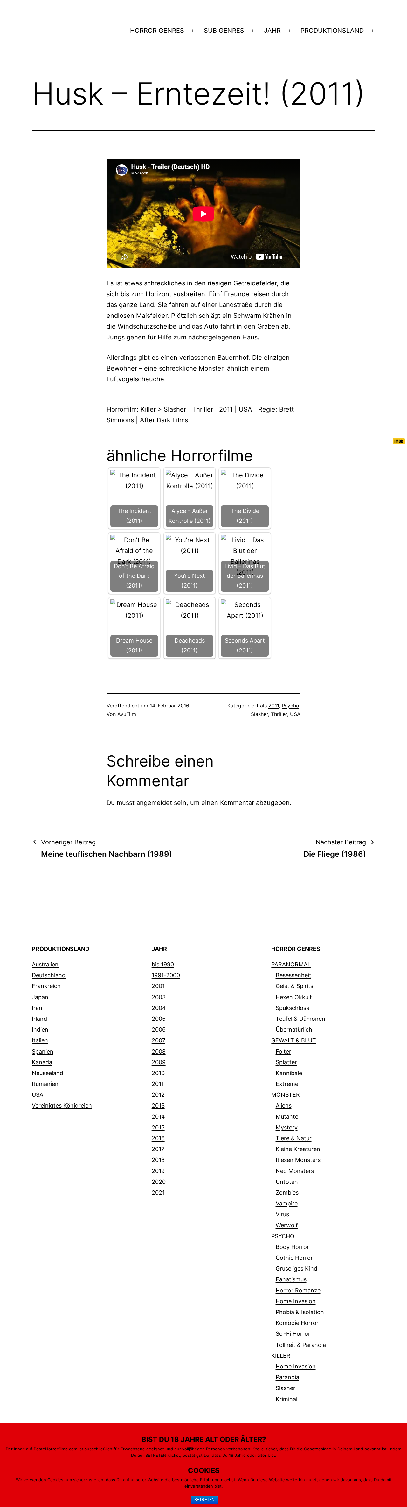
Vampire (287, 1203)
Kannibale (289, 1073)
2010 (158, 1073)
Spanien (42, 1051)
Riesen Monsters (298, 1159)
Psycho (290, 705)
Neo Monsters (295, 1171)
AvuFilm (126, 714)
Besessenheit (293, 975)
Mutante (287, 1116)
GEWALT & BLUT (293, 1040)
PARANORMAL (291, 964)
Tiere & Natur (294, 1138)
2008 (159, 1051)
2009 (159, 1062)
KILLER (280, 1355)
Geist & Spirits (294, 986)
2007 (158, 1040)
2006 (159, 1029)
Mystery (287, 1127)
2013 (158, 1105)
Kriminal (286, 1399)
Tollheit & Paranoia (301, 1344)
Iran (37, 1008)
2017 (158, 1149)
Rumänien (45, 1084)
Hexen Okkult (294, 997)
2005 (159, 1018)
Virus (282, 1214)
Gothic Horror (294, 1257)
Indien (40, 1029)
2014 (158, 1116)
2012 (158, 1094)
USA (245, 409)
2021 (158, 1192)
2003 (159, 997)
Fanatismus (291, 1279)
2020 (159, 1181)
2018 (158, 1159)
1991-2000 (166, 975)
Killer (149, 409)
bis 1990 (163, 964)
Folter (283, 1051)
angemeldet (154, 803)
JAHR (272, 30)
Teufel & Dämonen (300, 1018)
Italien (40, 1040)
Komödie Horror (297, 1322)
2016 (158, 1138)
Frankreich (46, 986)
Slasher (175, 409)
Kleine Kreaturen (298, 1149)
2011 (226, 409)
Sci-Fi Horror (293, 1333)
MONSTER (285, 1094)
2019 (158, 1171)
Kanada (42, 1062)
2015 (158, 1127)
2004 (159, 1008)
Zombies (287, 1192)
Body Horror (292, 1247)
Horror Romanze (298, 1290)
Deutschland (49, 975)
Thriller (203, 409)
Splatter (286, 1062)
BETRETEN (204, 1499)
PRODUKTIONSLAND (332, 30)
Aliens (284, 1105)
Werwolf (287, 1225)
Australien (45, 964)
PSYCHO (282, 1236)
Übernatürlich (294, 1029)
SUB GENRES (224, 30)
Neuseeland (47, 1073)
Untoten (287, 1181)
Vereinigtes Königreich (62, 1105)
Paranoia (287, 1377)
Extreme (287, 1084)
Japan (40, 997)
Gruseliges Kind (296, 1268)
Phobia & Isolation (300, 1312)
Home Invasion (296, 1301)
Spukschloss (292, 1008)
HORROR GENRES (157, 30)
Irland (39, 1018)
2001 (158, 986)
